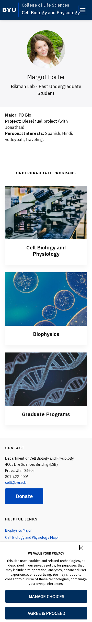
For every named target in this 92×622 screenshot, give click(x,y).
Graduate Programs (46, 414)
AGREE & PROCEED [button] (46, 613)
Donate (24, 496)
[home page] (9, 9)
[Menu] (82, 10)
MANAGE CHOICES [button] (46, 596)
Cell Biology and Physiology (51, 13)
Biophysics (46, 334)
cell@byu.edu (16, 482)
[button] (81, 547)
